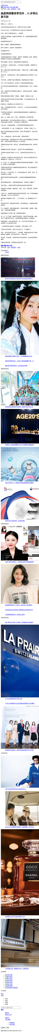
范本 (8, 245)
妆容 (5, 7)
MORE (7, 252)
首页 (8, 9)
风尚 (8, 7)
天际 (11, 245)
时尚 (2, 994)
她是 (2, 245)
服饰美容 (12, 1022)
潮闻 (16, 7)
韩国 (5, 245)
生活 (11, 7)
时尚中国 (12, 1024)
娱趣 (14, 7)
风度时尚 (13, 9)
